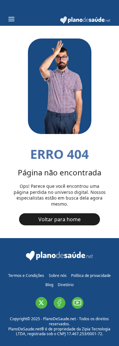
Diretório (66, 284)
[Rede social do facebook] (59, 303)
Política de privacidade (91, 275)
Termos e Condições (26, 275)
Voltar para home (59, 219)
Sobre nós (58, 275)
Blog (49, 284)
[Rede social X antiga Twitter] (41, 303)
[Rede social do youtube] (77, 303)
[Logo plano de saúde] (85, 23)
